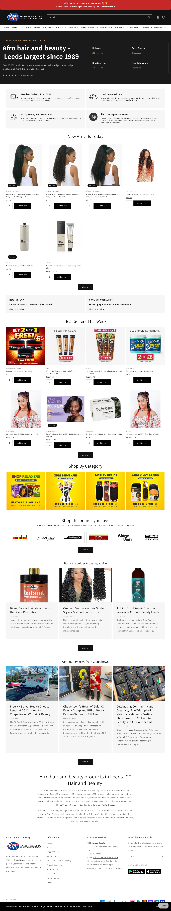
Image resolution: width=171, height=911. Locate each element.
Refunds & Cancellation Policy (59, 861)
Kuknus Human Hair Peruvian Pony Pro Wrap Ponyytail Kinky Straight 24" (102, 195)
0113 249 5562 (97, 853)
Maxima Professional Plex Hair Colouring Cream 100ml (63, 267)
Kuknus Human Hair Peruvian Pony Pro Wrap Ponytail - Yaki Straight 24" (22, 195)
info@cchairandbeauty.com (105, 857)
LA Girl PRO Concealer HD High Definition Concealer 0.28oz (61, 372)
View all (85, 287)
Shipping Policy (53, 852)
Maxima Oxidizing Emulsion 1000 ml (19, 266)
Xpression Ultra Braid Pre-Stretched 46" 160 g (22, 434)
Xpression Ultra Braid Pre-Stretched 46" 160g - (143, 434)
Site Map (50, 883)
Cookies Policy (52, 874)
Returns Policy (52, 856)
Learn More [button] (87, 906)
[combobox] (99, 17)
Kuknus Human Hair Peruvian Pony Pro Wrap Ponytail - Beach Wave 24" (62, 195)
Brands (50, 847)
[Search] (149, 17)
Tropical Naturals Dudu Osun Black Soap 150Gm (104, 434)
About (49, 843)
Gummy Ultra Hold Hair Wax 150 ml (19, 371)
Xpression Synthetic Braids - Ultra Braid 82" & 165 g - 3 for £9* (104, 372)
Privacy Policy (52, 869)
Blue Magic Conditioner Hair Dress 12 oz (140, 371)
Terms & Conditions (55, 865)
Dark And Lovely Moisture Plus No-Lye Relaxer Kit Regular (64, 435)
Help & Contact (53, 878)
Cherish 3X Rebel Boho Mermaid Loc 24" (140, 194)
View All (85, 549)
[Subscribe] (162, 857)
